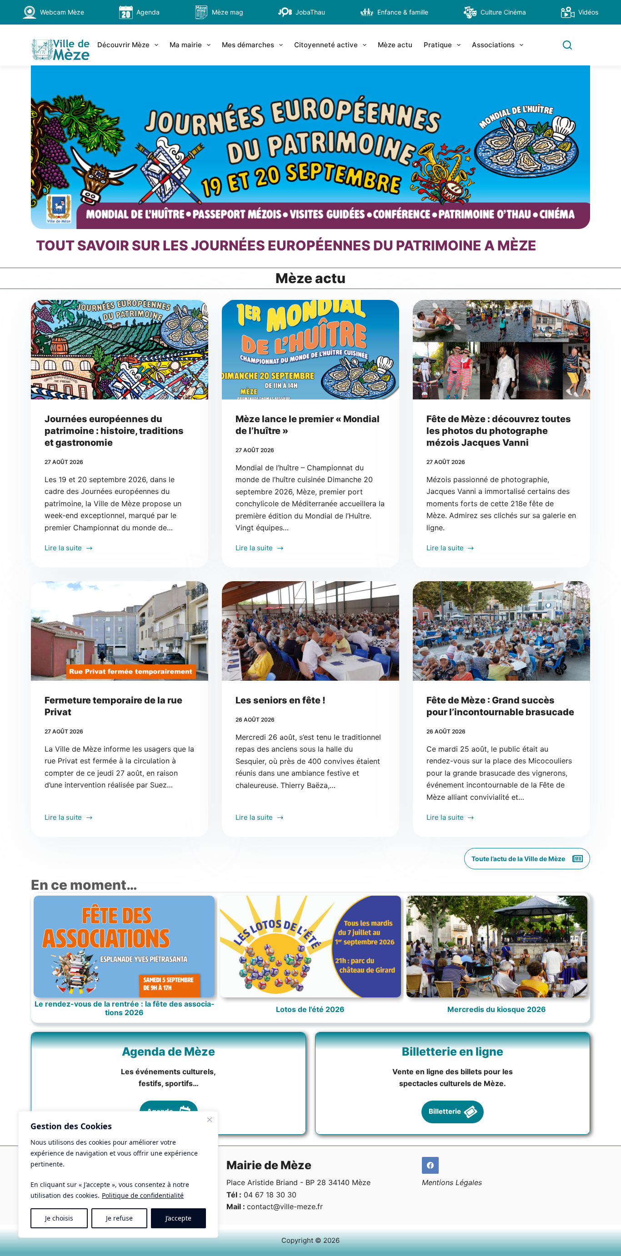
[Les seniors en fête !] (310, 631)
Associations (493, 44)
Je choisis (59, 1218)
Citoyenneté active (326, 44)
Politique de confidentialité (143, 1195)
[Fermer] (209, 1119)
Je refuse (119, 1218)
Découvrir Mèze (123, 44)
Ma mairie (186, 44)
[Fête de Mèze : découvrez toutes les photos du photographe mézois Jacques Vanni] (501, 349)
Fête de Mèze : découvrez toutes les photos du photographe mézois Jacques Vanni (498, 431)
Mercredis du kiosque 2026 (496, 1009)
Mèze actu (395, 44)
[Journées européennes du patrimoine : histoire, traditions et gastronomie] (119, 349)
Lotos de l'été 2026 (310, 1009)
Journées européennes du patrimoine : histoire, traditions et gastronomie (114, 431)
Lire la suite (66, 548)
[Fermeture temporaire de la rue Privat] (119, 631)
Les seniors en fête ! (280, 700)
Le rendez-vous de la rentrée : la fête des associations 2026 (124, 1008)
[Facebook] (430, 1165)
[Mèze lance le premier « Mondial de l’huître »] (310, 349)
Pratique (438, 44)
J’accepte (178, 1218)
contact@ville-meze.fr (285, 1206)
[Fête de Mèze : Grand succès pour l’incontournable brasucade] (501, 631)
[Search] (567, 45)
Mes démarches (248, 44)
